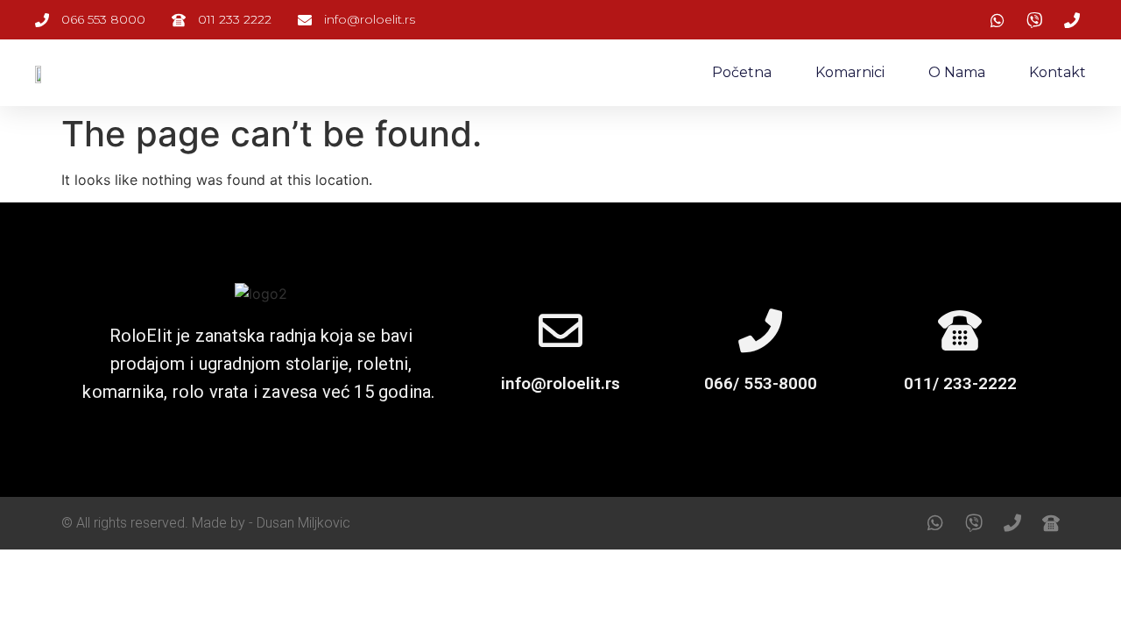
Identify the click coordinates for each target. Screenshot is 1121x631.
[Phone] (1012, 523)
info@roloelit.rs (560, 383)
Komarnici (850, 72)
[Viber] (974, 523)
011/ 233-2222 (960, 383)
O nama (956, 72)
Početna (742, 72)
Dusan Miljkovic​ (303, 522)
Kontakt (1057, 72)
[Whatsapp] (935, 523)
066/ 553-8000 (760, 383)
